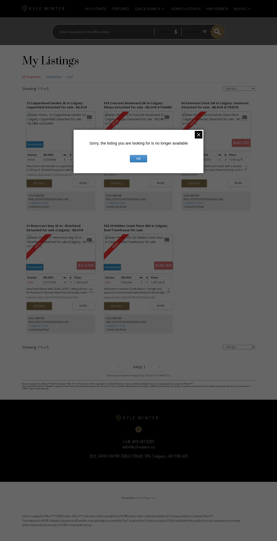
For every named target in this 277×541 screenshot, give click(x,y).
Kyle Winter (47, 8)
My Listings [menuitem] (95, 9)
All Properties (31, 77)
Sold (70, 77)
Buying (240, 9)
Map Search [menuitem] (217, 9)
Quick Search (147, 9)
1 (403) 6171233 (38, 203)
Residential (53, 77)
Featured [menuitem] (120, 9)
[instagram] (138, 429)
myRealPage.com (145, 498)
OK (138, 158)
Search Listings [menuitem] (186, 9)
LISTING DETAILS (39, 183)
